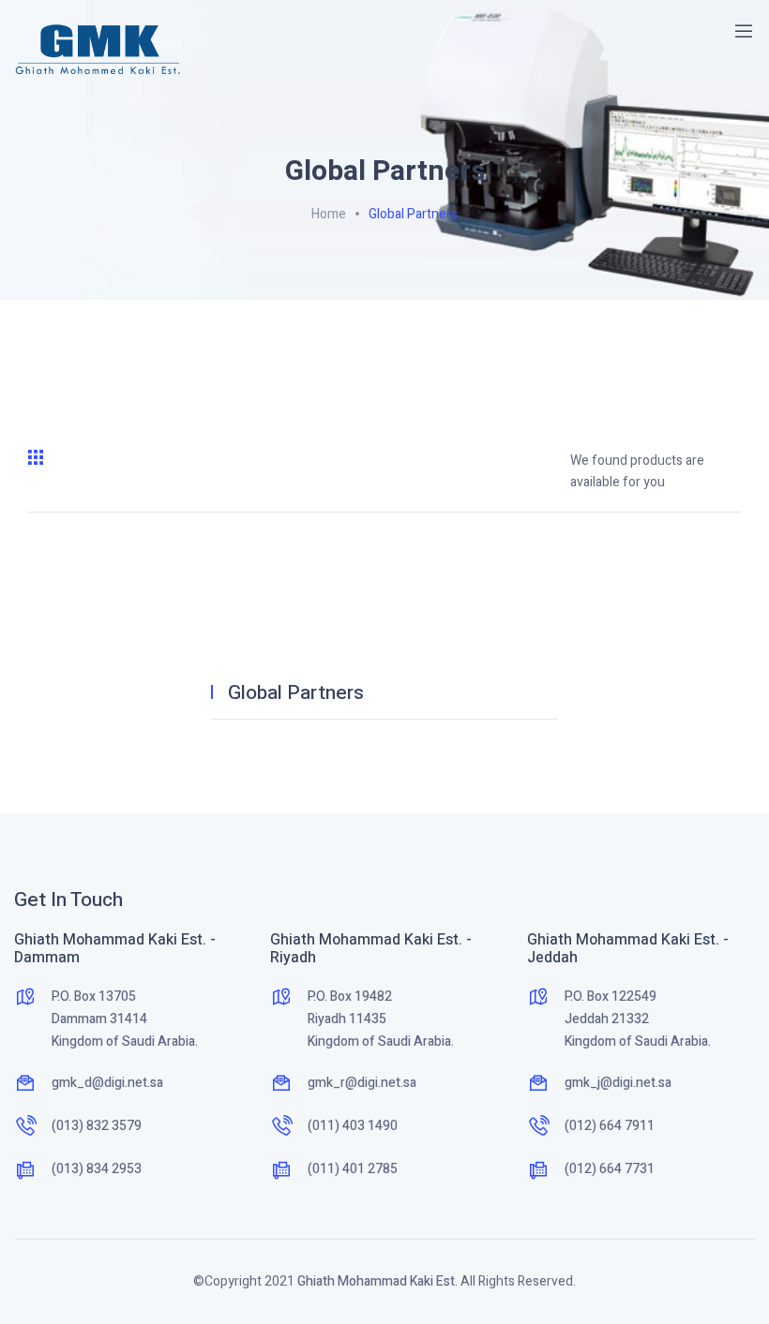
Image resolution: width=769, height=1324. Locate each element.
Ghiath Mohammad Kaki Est (376, 1281)
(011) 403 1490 (353, 1126)
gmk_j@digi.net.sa (618, 1083)
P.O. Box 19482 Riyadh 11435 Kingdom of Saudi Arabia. (381, 1019)
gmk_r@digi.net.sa (362, 1083)
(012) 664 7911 (610, 1126)
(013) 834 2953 (97, 1169)
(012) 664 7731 (610, 1169)
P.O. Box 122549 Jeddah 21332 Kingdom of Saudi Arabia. (638, 1019)
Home (328, 214)
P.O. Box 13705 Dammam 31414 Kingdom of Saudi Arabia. (125, 1019)
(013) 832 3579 (97, 1126)
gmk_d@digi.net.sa (107, 1083)
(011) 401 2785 (353, 1169)
